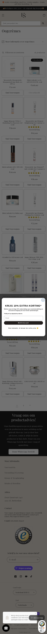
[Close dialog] (43, 300)
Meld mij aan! (23, 323)
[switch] (42, 630)
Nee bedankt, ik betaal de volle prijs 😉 (23, 328)
